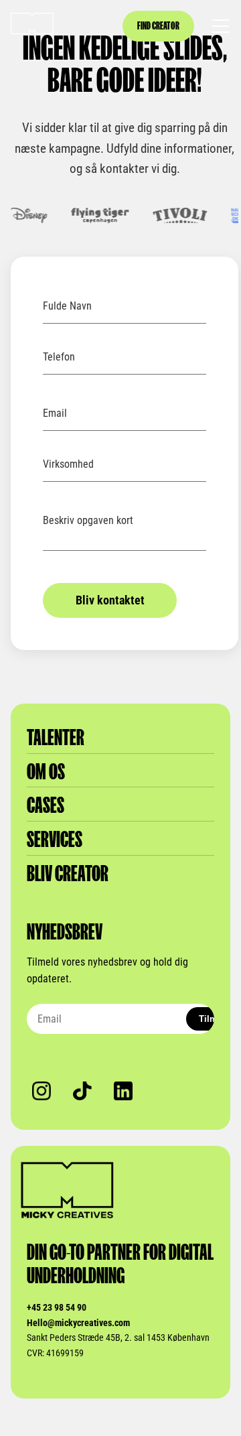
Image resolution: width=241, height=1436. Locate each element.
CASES (45, 805)
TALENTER (55, 737)
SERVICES (54, 839)
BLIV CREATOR (67, 873)
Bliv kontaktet (110, 600)
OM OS (46, 771)
